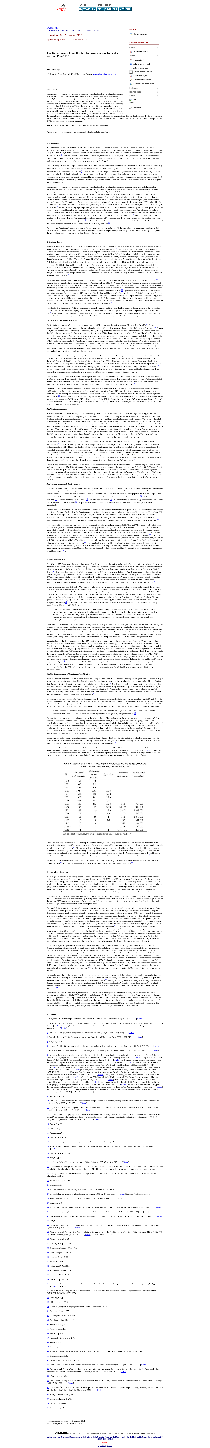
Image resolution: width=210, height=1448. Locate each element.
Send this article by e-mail (144, 84)
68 (48, 1394)
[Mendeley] (131, 100)
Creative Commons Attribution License (141, 1433)
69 (48, 1399)
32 (48, 1216)
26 (48, 1189)
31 (48, 1212)
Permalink (137, 108)
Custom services (140, 34)
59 (48, 1347)
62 (48, 1360)
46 (48, 1284)
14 (48, 1128)
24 (48, 1180)
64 (48, 1369)
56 (48, 1333)
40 (48, 1257)
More (135, 100)
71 (48, 1408)
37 (48, 1243)
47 (48, 1291)
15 (48, 1133)
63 (48, 1365)
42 (48, 1266)
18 (48, 1146)
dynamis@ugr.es (105, 1446)
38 (48, 1248)
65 (48, 1376)
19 (48, 1153)
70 (48, 1403)
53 (48, 1320)
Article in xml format (141, 64)
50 (48, 1306)
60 (48, 1351)
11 (48, 1107)
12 (48, 1114)
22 (48, 1166)
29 (48, 1203)
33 (48, 1221)
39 (48, 1252)
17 (48, 1142)
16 (48, 1137)
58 (48, 1342)
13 (48, 1124)
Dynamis (52, 27)
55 (48, 1329)
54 (48, 1324)
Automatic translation (142, 80)
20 (48, 1158)
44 (48, 1275)
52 (48, 1315)
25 (48, 1185)
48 (48, 1297)
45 (48, 1279)
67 (48, 1387)
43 (48, 1270)
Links (139, 1019)
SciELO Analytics (140, 51)
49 (48, 1302)
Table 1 (50, 748)
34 (48, 1225)
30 (48, 1207)
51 (48, 1311)
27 (48, 1194)
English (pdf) (138, 60)
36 (48, 1239)
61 (48, 1356)
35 (48, 1232)
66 (48, 1381)
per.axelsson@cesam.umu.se (105, 74)
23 (48, 1173)
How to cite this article (143, 72)
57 (48, 1338)
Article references (140, 68)
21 (48, 1162)
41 (48, 1261)
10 (48, 1101)
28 (48, 1198)
